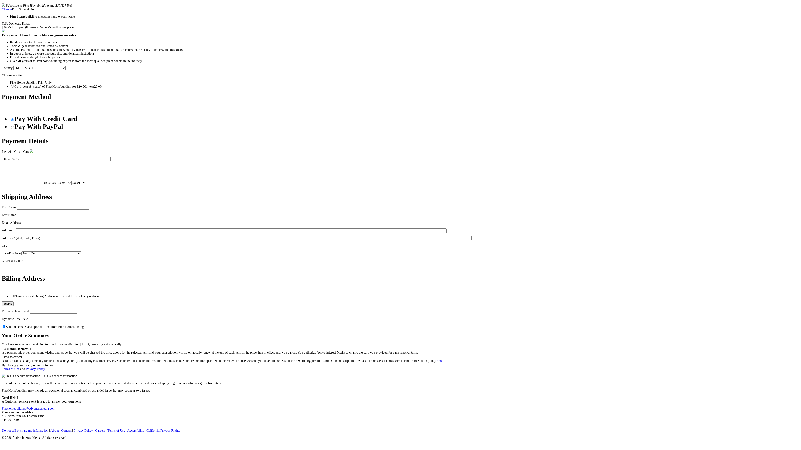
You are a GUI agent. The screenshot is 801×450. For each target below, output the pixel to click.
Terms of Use (10, 369)
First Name (9, 207)
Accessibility (135, 430)
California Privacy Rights (163, 430)
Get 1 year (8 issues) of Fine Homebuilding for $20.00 (58, 86)
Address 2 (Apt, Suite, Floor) (21, 238)
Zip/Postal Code (12, 260)
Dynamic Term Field (15, 311)
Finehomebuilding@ (15, 408)
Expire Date (49, 182)
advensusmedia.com (42, 408)
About (54, 430)
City (4, 246)
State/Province (11, 253)
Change (7, 9)
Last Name (9, 215)
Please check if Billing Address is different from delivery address (56, 296)
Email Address (11, 222)
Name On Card (12, 159)
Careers (100, 430)
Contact (66, 430)
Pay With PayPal (38, 126)
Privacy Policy (35, 369)
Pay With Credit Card (46, 118)
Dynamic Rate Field (15, 319)
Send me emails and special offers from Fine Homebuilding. (45, 327)
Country (7, 68)
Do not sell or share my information (25, 430)
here (439, 360)
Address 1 (8, 230)
